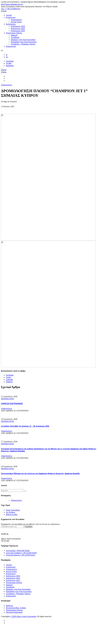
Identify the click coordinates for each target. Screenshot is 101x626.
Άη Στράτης (10, 512)
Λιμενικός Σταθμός (21, 553)
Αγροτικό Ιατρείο (20, 555)
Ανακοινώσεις (16, 20)
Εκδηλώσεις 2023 (18, 26)
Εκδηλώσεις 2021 (18, 31)
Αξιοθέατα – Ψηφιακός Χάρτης (23, 44)
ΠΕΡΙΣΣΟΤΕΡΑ (7, 399)
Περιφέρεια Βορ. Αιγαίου (16, 608)
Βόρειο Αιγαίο (11, 514)
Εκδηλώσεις (11, 24)
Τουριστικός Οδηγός (14, 33)
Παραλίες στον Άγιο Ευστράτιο (23, 40)
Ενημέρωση (10, 17)
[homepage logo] (3, 11)
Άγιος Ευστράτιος (13, 510)
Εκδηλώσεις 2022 (18, 28)
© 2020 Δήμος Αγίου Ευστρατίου (23, 616)
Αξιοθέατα (15, 37)
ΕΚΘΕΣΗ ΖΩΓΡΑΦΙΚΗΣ (12, 403)
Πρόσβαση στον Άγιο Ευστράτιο (23, 42)
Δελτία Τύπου (16, 22)
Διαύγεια (9, 605)
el (6, 55)
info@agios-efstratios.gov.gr (12, 4)
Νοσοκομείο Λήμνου (14, 610)
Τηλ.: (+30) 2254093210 (10, 9)
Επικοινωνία (11, 46)
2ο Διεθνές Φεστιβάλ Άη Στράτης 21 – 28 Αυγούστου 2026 (25, 426)
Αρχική (9, 15)
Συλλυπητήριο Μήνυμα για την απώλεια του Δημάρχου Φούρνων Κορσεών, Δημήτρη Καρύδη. (40, 473)
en (7, 57)
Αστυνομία (18, 551)
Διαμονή (14, 35)
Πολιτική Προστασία (14, 612)
